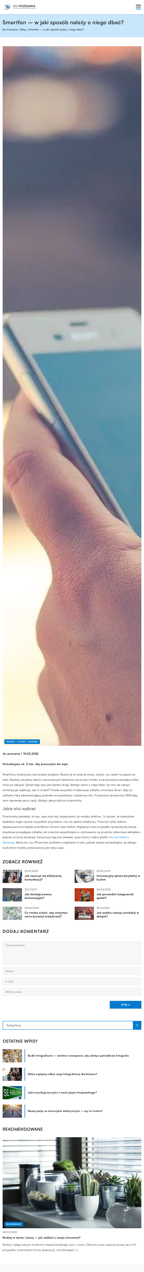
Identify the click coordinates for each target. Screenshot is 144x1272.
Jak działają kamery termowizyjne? (38, 896)
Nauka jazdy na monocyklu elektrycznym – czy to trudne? (65, 1111)
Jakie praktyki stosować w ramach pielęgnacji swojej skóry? (44, 1237)
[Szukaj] (137, 1025)
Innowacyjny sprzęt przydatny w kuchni (118, 877)
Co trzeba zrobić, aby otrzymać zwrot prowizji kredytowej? (46, 914)
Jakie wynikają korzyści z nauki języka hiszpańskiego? (62, 1092)
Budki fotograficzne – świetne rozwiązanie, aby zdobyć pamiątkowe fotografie (78, 1055)
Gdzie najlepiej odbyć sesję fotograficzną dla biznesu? (62, 1074)
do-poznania (11, 753)
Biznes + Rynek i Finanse (22, 741)
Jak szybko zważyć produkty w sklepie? (118, 914)
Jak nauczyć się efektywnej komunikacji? (43, 877)
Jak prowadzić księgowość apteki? (115, 896)
